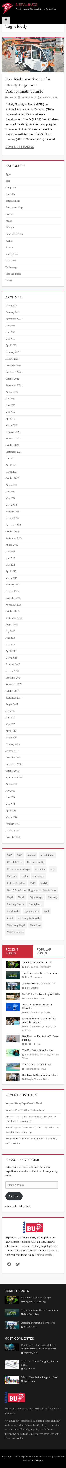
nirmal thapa (11, 1127)
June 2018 (10, 638)
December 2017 (13, 677)
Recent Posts (11, 951)
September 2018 (13, 618)
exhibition (40, 869)
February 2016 (12, 824)
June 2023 (10, 332)
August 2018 (11, 624)
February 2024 (12, 312)
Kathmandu (38, 876)
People (8, 240)
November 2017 (13, 684)
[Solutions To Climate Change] (13, 964)
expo (53, 869)
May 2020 (10, 498)
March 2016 (11, 817)
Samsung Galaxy (15, 904)
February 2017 (12, 744)
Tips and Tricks (13, 274)
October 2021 (12, 445)
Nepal (10, 897)
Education (10, 194)
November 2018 (13, 604)
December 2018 (13, 598)
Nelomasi (10, 1138)
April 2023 (10, 345)
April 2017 (10, 731)
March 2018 (11, 658)
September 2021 (13, 451)
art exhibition (47, 855)
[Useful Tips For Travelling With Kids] (13, 996)
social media (13, 911)
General (9, 214)
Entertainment (12, 201)
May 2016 (10, 804)
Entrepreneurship (14, 207)
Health (8, 220)
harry (8, 1103)
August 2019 (11, 545)
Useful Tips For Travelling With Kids (41, 994)
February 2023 (12, 352)
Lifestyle (12, 97)
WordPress (35, 925)
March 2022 (11, 425)
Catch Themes (36, 1460)
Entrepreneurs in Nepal (18, 869)
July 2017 (10, 711)
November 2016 (13, 764)
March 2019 (11, 578)
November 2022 (13, 372)
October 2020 (12, 478)
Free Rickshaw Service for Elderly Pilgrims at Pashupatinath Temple (27, 85)
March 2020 (11, 505)
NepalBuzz (26, 5)
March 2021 (11, 471)
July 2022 (10, 398)
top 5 (46, 911)
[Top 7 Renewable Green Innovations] (13, 974)
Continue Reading (19, 146)
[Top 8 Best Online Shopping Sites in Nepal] (12, 1364)
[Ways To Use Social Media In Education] (13, 1006)
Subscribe (14, 1196)
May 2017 (10, 724)
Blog (7, 181)
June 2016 (10, 797)
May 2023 (10, 339)
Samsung (52, 897)
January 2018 (12, 671)
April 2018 (10, 651)
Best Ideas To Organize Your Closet (40, 1075)
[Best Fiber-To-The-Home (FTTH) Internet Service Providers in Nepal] (12, 1347)
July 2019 (10, 551)
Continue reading (43, 1255)
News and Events (14, 234)
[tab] (17, 951)
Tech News (10, 260)
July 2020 (10, 491)
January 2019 (12, 591)
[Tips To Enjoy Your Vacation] (13, 1066)
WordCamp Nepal (16, 925)
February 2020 (12, 511)
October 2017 (12, 691)
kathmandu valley (16, 883)
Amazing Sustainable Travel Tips (38, 983)
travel (10, 918)
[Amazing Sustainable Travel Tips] (13, 985)
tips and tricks (32, 911)
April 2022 (10, 418)
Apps (8, 174)
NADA (44, 883)
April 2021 (10, 465)
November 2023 (13, 319)
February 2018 (12, 664)
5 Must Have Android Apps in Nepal (39, 1377)
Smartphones (11, 254)
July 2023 (10, 325)
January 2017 (12, 751)
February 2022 (12, 432)
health (25, 876)
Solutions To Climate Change (36, 962)
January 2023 (12, 358)
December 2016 (13, 757)
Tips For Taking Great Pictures (37, 1050)
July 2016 (10, 790)
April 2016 (10, 810)
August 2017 (11, 704)
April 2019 (10, 571)
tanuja (8, 1110)
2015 (9, 855)
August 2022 (11, 392)
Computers (10, 187)
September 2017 (13, 697)
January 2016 (12, 830)
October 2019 (12, 531)
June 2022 (10, 405)
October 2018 (12, 611)
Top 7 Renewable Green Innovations (40, 973)
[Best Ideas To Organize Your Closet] (13, 1076)
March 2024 (11, 305)
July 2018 (10, 631)
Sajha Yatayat (36, 897)
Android (31, 855)
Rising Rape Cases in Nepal (28, 1103)
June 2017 (10, 717)
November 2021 (13, 438)
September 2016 (13, 777)
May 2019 (10, 565)
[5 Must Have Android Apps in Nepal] (12, 1379)
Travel (8, 280)
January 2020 (12, 518)
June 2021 (10, 458)
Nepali (21, 897)
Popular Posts (44, 951)
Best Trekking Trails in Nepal (30, 1110)
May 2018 (10, 644)
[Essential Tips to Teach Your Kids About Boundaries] (13, 1020)
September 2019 (13, 538)
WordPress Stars (15, 932)
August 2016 (11, 784)
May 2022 (10, 412)
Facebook (12, 876)
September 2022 (13, 385)
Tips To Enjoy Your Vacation (36, 1064)
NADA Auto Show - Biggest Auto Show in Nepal (31, 890)
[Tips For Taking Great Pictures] (13, 1052)
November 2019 (13, 525)
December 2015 (13, 837)
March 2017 (11, 737)
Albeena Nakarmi (48, 97)
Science (9, 247)
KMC (32, 883)
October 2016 (12, 770)
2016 (19, 855)
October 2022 (12, 378)
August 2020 (11, 485)
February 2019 (12, 584)
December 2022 (13, 365)
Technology (11, 267)
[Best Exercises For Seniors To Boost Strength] (13, 1038)
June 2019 (10, 558)
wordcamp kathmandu (29, 918)
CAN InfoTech (14, 862)
